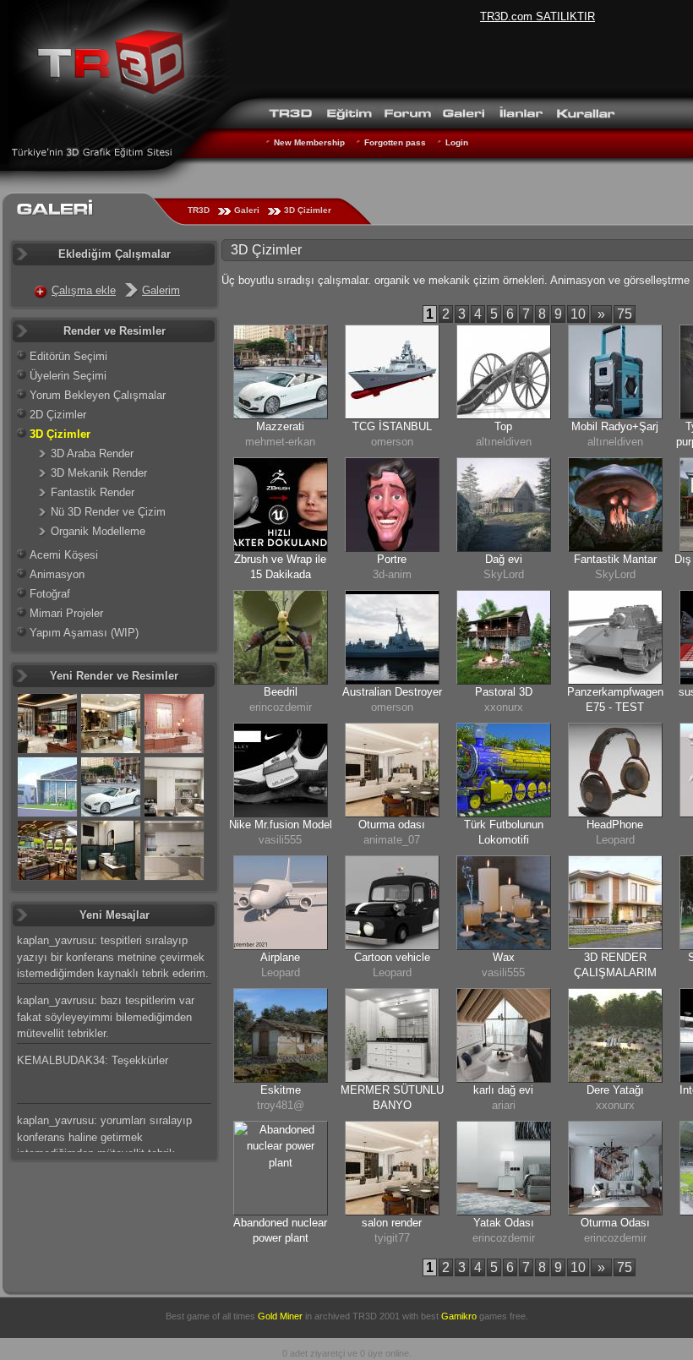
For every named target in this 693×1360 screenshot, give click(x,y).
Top (503, 426)
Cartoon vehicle (392, 957)
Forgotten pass (395, 142)
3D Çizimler (307, 210)
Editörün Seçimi (68, 356)
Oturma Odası (615, 1222)
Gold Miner (280, 1316)
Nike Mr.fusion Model (280, 824)
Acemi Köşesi (64, 555)
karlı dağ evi (503, 1090)
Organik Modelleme (98, 531)
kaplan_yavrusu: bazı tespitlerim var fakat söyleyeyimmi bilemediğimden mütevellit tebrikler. (105, 1017)
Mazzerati (280, 426)
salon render (392, 1222)
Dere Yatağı (615, 1090)
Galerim (161, 290)
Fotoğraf (50, 593)
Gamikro (459, 1316)
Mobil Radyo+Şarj (614, 426)
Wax (504, 957)
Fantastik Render (92, 492)
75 (624, 314)
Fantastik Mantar (615, 559)
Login (456, 142)
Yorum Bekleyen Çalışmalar (98, 395)
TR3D (199, 210)
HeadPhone (615, 824)
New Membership (309, 142)
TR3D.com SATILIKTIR (537, 16)
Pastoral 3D (503, 691)
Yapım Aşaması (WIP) (84, 632)
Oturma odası (391, 824)
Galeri (246, 210)
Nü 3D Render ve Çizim (108, 511)
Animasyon (57, 574)
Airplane (280, 957)
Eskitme (280, 1090)
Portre (392, 559)
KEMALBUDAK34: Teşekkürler (92, 1060)
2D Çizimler (58, 414)
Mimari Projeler (66, 613)
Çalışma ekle (84, 290)
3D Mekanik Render (99, 473)
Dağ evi (503, 559)
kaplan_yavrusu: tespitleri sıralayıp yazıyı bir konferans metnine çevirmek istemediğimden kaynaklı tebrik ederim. (113, 957)
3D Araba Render (92, 453)
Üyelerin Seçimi (68, 375)
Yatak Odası (503, 1222)
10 (578, 314)
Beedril (280, 691)
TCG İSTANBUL (392, 426)
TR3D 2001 (376, 1316)
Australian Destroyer (392, 691)
